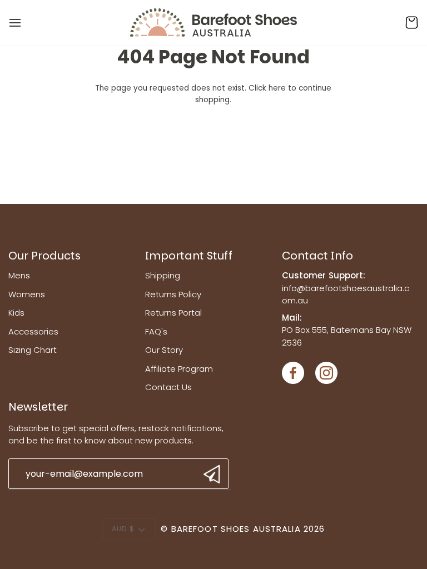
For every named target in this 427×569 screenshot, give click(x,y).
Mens (19, 275)
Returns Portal (173, 312)
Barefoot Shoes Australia (236, 529)
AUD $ (123, 528)
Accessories (33, 331)
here (277, 88)
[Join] (210, 474)
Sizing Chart (32, 350)
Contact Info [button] (317, 255)
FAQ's (156, 331)
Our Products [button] (44, 255)
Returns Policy (173, 294)
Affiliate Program (179, 369)
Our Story (164, 350)
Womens (26, 294)
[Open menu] (25, 22)
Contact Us (168, 387)
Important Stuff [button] (188, 255)
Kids (16, 312)
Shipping (162, 275)
